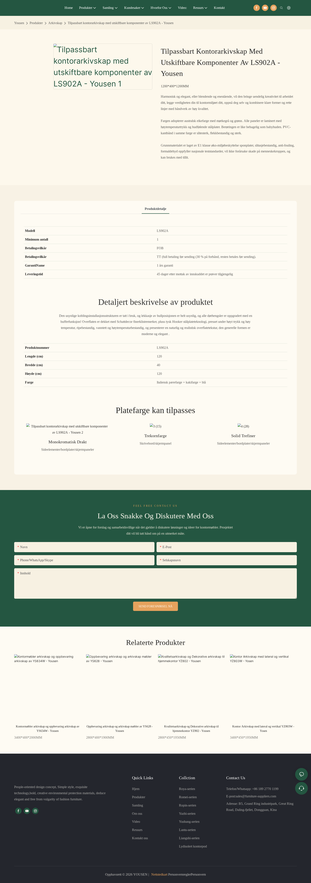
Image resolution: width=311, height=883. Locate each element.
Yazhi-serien (187, 814)
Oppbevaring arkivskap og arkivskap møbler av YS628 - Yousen (120, 728)
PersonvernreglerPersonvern (186, 874)
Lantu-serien (187, 830)
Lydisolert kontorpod (193, 846)
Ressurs (137, 830)
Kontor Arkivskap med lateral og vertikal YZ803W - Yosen (263, 728)
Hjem (135, 789)
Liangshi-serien (189, 838)
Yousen (19, 23)
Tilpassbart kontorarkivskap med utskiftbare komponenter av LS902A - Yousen (120, 23)
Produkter (36, 23)
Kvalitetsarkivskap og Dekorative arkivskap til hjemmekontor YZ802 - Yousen (191, 728)
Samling (137, 805)
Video (136, 822)
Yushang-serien (189, 822)
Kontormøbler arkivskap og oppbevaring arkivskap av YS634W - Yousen (47, 728)
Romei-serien (188, 797)
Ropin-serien (187, 805)
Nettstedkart (159, 874)
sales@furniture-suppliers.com (256, 796)
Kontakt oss (140, 838)
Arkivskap (55, 23)
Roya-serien (187, 789)
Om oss (137, 814)
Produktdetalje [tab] (155, 209)
